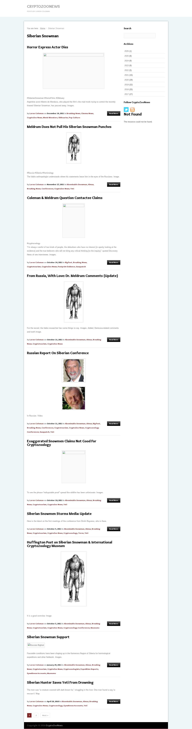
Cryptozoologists (71, 669)
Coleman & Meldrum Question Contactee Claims (64, 198)
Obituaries (63, 117)
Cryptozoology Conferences (76, 628)
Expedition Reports (89, 669)
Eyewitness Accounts (36, 673)
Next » (45, 715)
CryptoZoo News (34, 117)
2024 (126, 61)
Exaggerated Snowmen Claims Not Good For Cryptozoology (61, 443)
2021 (126, 75)
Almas (91, 184)
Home (42, 28)
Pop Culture (74, 117)
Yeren (81, 533)
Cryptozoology (70, 533)
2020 (126, 80)
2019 (126, 84)
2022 (126, 70)
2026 (126, 51)
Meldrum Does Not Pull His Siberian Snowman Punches (69, 126)
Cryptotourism (34, 266)
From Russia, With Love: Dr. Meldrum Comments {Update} (72, 276)
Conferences (47, 188)
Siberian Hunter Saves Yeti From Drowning (60, 682)
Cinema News (87, 113)
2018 (126, 89)
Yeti (72, 188)
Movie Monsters (50, 117)
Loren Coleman (37, 113)
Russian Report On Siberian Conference (58, 353)
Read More (113, 113)
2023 (126, 65)
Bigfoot (68, 262)
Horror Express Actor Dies (47, 47)
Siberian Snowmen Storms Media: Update (59, 513)
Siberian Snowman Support (48, 637)
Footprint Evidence (66, 266)
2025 (126, 56)
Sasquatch (81, 266)
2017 (126, 94)
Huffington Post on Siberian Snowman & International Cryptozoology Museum (69, 544)
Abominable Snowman (77, 184)
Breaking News (73, 113)
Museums (95, 628)
